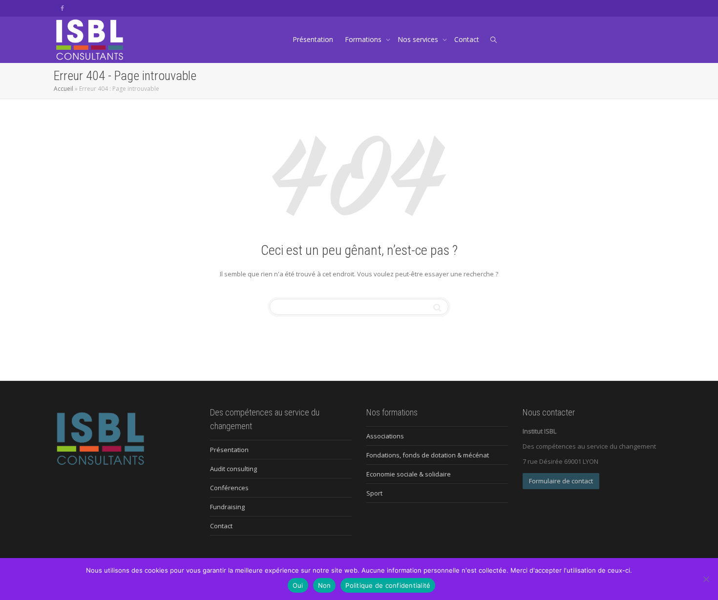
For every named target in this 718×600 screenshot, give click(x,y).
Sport (374, 493)
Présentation (313, 39)
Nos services (419, 39)
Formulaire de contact (561, 480)
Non (324, 585)
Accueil (63, 88)
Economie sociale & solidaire (408, 474)
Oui (298, 585)
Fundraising (227, 506)
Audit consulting (233, 468)
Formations (364, 39)
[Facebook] (62, 8)
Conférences (229, 487)
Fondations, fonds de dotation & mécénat (427, 455)
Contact (466, 39)
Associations (385, 436)
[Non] (706, 579)
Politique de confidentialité (387, 585)
